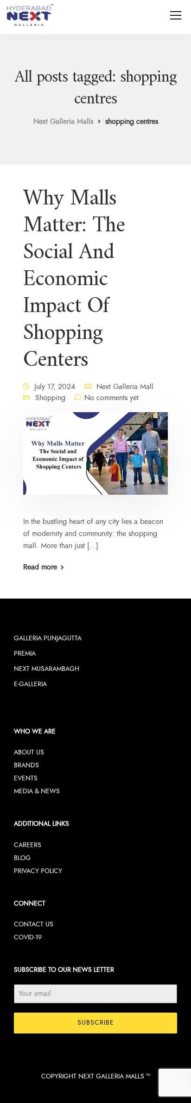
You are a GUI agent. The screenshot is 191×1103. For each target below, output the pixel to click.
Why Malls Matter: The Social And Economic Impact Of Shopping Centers (74, 279)
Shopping (50, 398)
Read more (40, 567)
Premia (25, 653)
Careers (27, 845)
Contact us (33, 924)
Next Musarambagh (46, 668)
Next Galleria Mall (124, 387)
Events (26, 778)
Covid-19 (28, 937)
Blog (22, 858)
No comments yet (111, 398)
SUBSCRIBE (95, 1022)
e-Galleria (30, 684)
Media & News (37, 791)
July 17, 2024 (54, 387)
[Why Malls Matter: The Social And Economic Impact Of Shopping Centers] (95, 459)
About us (29, 752)
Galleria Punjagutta (48, 638)
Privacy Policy (38, 871)
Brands (26, 765)
